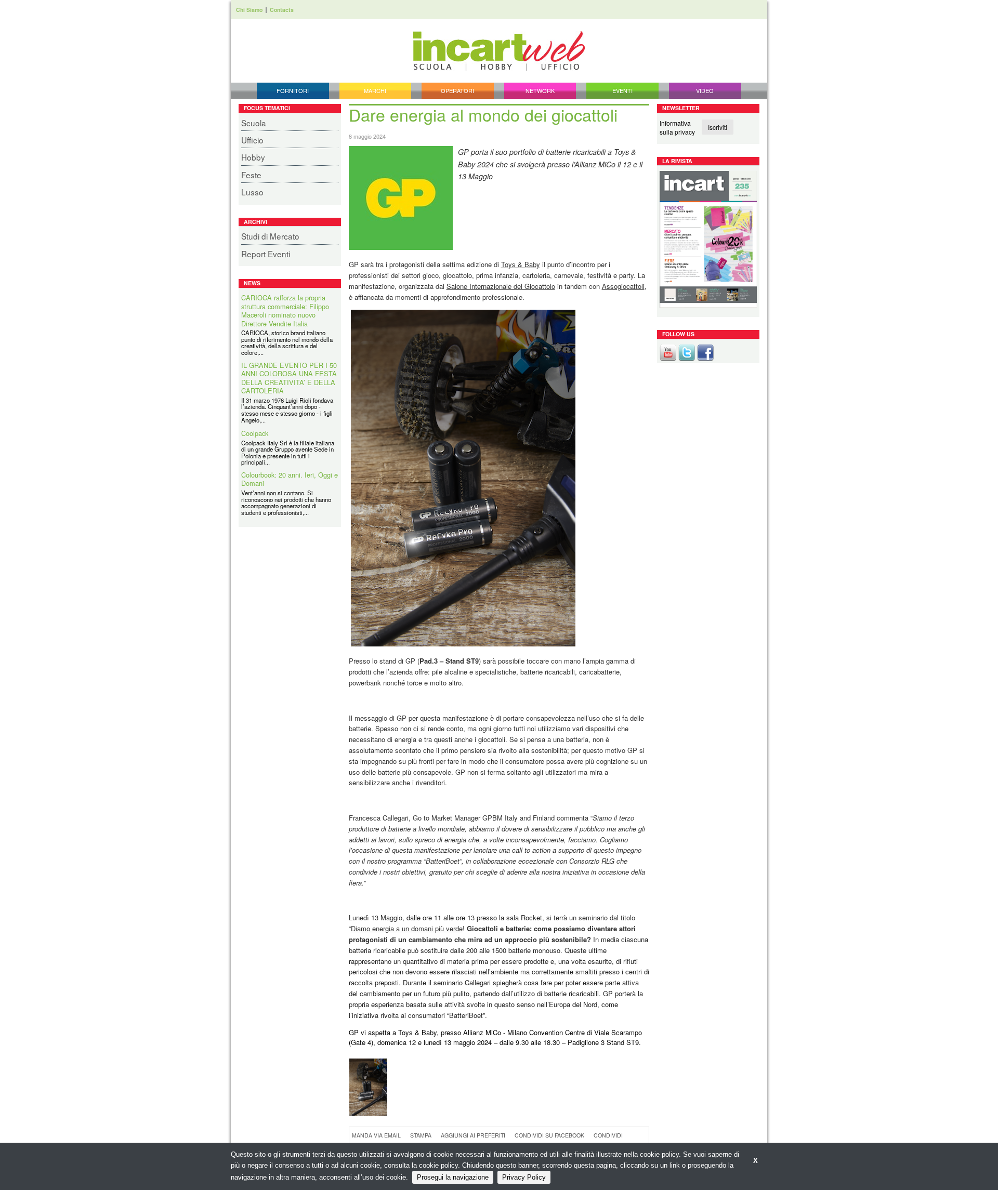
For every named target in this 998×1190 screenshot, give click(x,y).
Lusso (252, 191)
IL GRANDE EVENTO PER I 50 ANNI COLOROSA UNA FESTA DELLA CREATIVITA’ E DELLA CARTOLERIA (289, 378)
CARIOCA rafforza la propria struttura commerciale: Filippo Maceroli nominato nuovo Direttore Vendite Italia (285, 311)
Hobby (253, 157)
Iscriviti (717, 127)
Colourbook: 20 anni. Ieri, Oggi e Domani (289, 479)
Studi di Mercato (270, 236)
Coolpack (254, 433)
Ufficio (252, 140)
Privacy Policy (524, 1177)
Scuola (253, 122)
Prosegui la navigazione (453, 1177)
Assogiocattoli (623, 286)
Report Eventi (265, 253)
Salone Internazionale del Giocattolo (501, 286)
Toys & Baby (520, 264)
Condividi (608, 1135)
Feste (251, 174)
